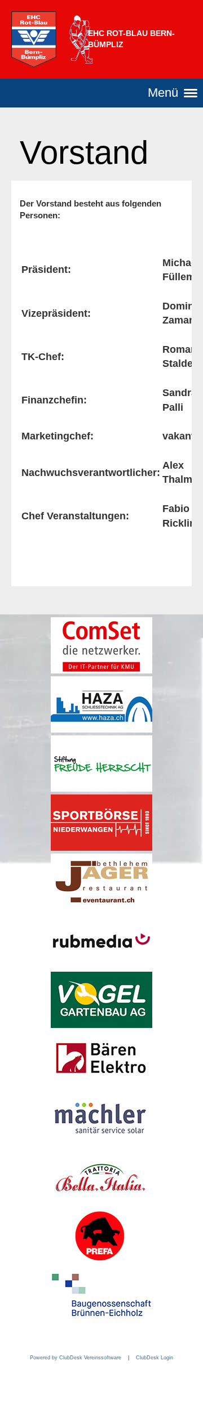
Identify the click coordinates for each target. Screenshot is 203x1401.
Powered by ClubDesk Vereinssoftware (75, 1357)
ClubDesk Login (154, 1357)
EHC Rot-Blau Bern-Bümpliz (131, 39)
